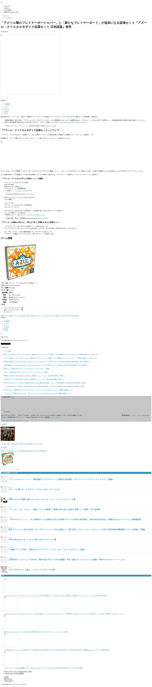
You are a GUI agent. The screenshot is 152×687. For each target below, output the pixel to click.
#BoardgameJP (64, 122)
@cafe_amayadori (18, 197)
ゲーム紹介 (8, 10)
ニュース (7, 6)
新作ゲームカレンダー (11, 12)
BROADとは (8, 679)
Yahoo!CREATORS (143, 415)
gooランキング (55, 417)
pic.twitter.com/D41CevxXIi (36, 215)
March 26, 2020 (43, 218)
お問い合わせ (8, 681)
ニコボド (133, 415)
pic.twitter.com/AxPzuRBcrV (78, 122)
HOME (6, 677)
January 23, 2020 (50, 126)
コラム (6, 8)
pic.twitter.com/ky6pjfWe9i (23, 190)
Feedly (20, 421)
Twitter (3, 421)
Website (25, 421)
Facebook (8, 421)
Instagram (15, 421)
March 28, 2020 (29, 194)
